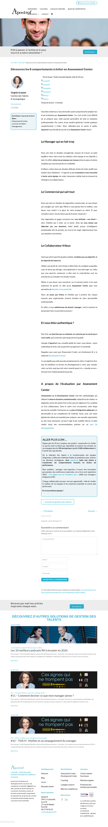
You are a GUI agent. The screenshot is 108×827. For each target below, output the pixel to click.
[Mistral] (69, 97)
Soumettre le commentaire (55, 579)
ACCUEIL (14, 63)
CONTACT (45, 14)
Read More (14, 660)
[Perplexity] (69, 90)
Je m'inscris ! (90, 52)
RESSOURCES (32, 14)
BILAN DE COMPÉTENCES (77, 9)
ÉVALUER (21, 63)
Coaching (64, 780)
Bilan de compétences (69, 789)
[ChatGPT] (69, 83)
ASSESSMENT (32, 9)
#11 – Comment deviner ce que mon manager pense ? (28, 693)
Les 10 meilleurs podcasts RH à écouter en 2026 (26, 648)
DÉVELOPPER (15, 625)
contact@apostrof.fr (49, 812)
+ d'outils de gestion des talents (57, 502)
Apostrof (74, 460)
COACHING (44, 9)
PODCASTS (14, 670)
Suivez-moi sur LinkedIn (87, 3)
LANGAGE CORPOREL (57, 9)
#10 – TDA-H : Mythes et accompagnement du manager (29, 738)
